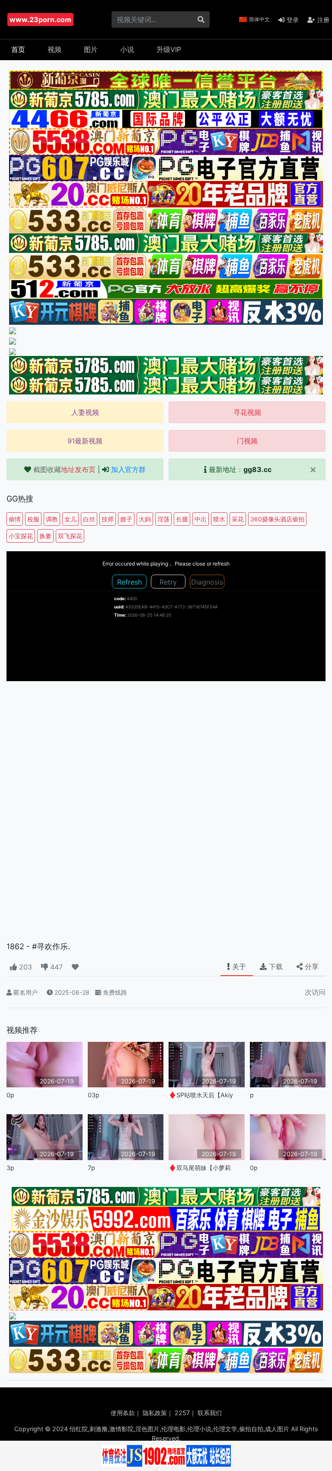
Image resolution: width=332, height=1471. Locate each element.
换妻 (45, 536)
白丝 (89, 519)
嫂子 (126, 519)
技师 (108, 519)
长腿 (182, 519)
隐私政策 (155, 1412)
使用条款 (123, 1412)
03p (93, 1095)
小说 (127, 49)
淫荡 (163, 519)
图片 (91, 49)
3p (10, 1167)
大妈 (145, 519)
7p (91, 1167)
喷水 (219, 519)
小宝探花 (21, 536)
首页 (18, 49)
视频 (54, 49)
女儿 (70, 519)
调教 (52, 519)
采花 (238, 519)
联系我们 (210, 1412)
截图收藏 (64, 469)
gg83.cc (257, 469)
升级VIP (168, 49)
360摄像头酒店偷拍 (277, 519)
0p (10, 1095)
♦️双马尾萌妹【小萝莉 (200, 1167)
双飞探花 (70, 536)
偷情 (15, 519)
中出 (201, 519)
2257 (182, 1412)
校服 (33, 519)
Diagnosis (207, 582)
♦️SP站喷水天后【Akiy (201, 1095)
